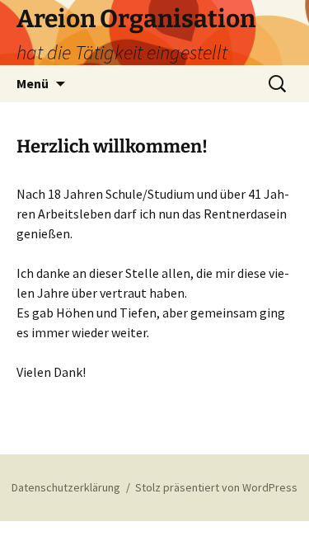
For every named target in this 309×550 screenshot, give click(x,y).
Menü (32, 83)
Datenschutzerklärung (66, 487)
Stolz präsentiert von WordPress (216, 487)
